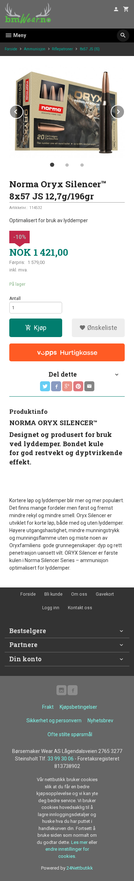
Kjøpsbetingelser (78, 707)
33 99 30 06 (61, 759)
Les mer (80, 842)
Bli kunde (53, 594)
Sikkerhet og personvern (53, 720)
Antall (15, 298)
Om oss (79, 594)
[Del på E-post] (89, 386)
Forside (11, 49)
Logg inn (50, 607)
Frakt (48, 707)
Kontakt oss (80, 607)
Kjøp (40, 327)
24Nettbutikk (79, 868)
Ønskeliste (101, 327)
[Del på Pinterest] (78, 386)
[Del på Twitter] (45, 386)
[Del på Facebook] (56, 386)
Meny (19, 35)
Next (124, 110)
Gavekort (105, 594)
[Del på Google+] (67, 386)
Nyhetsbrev (100, 720)
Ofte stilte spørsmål (70, 734)
